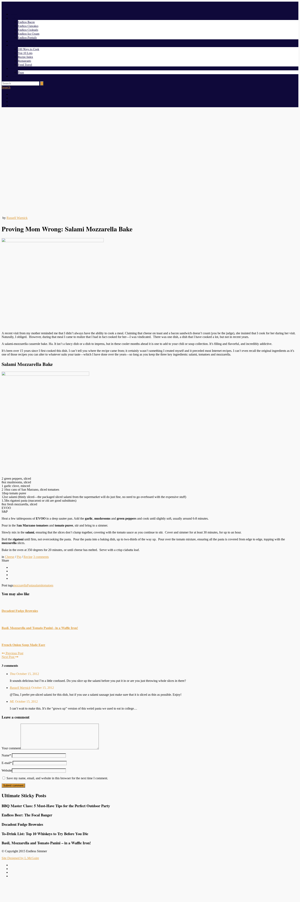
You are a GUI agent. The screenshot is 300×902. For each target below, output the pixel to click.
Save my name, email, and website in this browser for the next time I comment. (57, 778)
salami (38, 585)
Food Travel (25, 64)
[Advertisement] (150, 890)
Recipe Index (25, 57)
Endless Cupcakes (28, 26)
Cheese (9, 557)
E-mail (7, 763)
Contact (14, 76)
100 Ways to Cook (28, 49)
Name (6, 755)
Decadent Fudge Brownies (20, 610)
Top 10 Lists (25, 53)
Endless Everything (21, 18)
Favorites (15, 45)
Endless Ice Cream (28, 33)
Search (6, 87)
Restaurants (24, 61)
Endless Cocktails (28, 30)
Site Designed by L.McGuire (20, 858)
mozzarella (20, 585)
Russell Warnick (17, 218)
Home (13, 14)
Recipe (27, 557)
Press (21, 72)
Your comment (11, 748)
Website (7, 770)
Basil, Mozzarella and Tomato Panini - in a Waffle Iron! (40, 627)
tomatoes (47, 585)
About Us (15, 68)
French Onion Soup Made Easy (23, 644)
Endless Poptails (27, 37)
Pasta (30, 585)
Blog (12, 41)
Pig (19, 557)
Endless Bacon (26, 22)
